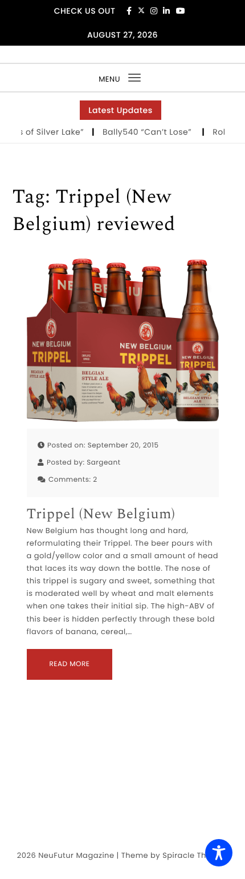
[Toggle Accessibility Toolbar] (219, 853)
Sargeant (103, 462)
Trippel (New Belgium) (101, 515)
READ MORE (70, 664)
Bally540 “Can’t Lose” (144, 132)
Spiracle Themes (195, 855)
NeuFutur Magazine (76, 855)
